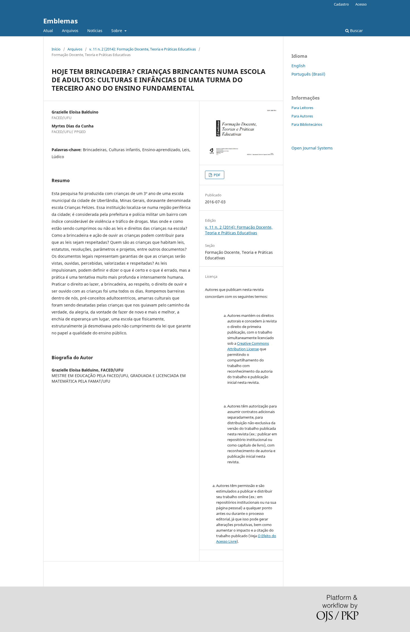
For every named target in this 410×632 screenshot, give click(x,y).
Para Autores (302, 116)
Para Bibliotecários (306, 124)
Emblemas (60, 20)
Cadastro (341, 4)
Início (56, 49)
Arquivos (70, 30)
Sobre (117, 30)
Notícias (94, 30)
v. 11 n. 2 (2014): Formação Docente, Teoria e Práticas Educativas (142, 49)
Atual (48, 30)
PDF (216, 174)
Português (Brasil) (308, 74)
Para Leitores (302, 107)
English (298, 65)
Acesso (361, 4)
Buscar (356, 30)
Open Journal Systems (312, 148)
